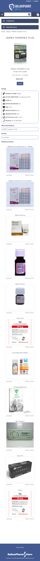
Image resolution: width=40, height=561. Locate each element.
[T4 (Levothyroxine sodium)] (20, 366)
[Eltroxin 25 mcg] (20, 263)
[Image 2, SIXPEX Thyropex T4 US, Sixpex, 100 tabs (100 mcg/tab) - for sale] (20, 67)
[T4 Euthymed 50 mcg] (20, 400)
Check (20, 83)
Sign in (29, 1)
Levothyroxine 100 (24, 97)
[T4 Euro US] (20, 331)
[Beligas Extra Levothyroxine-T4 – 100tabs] (20, 160)
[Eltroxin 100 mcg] (20, 228)
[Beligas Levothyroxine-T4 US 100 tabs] (20, 194)
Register (36, 1)
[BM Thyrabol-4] (20, 435)
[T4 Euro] (20, 503)
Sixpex (19, 93)
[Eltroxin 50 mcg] (20, 297)
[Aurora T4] (20, 469)
